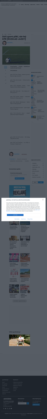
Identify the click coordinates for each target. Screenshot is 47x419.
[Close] (43, 200)
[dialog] (23, 209)
